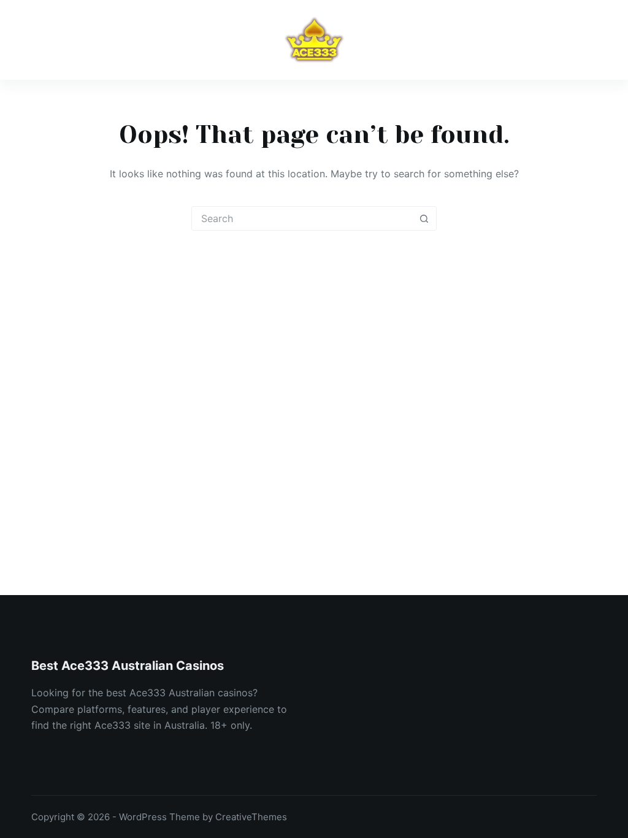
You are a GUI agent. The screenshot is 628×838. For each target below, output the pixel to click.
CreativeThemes (251, 817)
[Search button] (424, 218)
